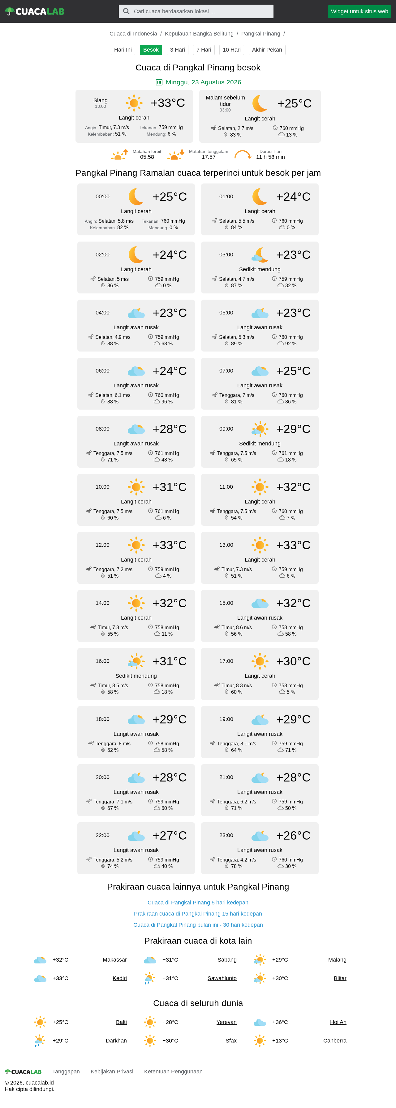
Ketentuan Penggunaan (173, 1071)
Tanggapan (66, 1071)
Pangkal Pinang (260, 34)
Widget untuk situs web (359, 11)
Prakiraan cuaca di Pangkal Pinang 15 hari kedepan (198, 914)
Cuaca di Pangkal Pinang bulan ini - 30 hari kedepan (198, 925)
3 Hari (177, 50)
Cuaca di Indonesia (133, 34)
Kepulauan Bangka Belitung (199, 34)
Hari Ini (123, 50)
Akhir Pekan (267, 50)
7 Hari (203, 50)
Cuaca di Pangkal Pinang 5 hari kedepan (198, 902)
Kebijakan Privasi (112, 1071)
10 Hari (232, 50)
